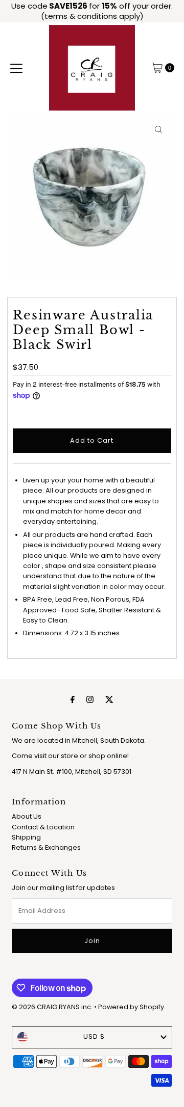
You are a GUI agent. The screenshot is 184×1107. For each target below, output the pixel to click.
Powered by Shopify (131, 1007)
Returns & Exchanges (46, 847)
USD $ (94, 1036)
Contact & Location (43, 827)
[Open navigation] (16, 68)
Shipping (26, 837)
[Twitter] (109, 699)
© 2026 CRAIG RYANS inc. (53, 1007)
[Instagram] (90, 699)
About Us (26, 816)
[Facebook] (73, 699)
